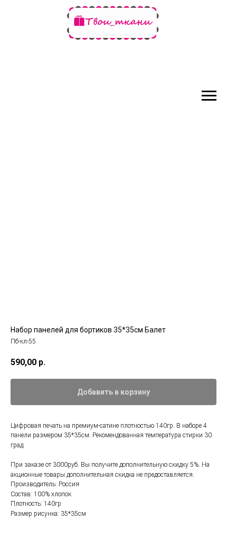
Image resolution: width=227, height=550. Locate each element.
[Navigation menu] (209, 96)
